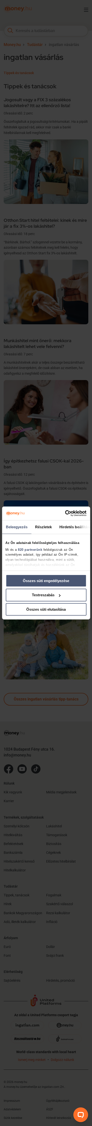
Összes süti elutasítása (46, 609)
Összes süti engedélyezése (46, 580)
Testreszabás (43, 595)
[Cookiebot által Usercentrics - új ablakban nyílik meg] (65, 513)
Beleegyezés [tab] (16, 527)
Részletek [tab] (43, 527)
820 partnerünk (30, 549)
